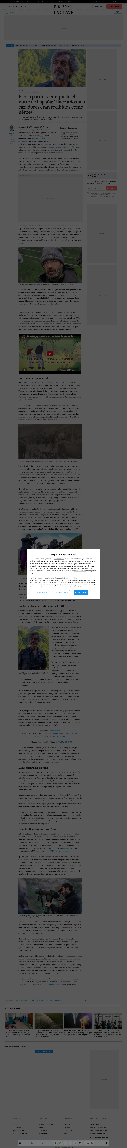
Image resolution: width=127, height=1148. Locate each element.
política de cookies (79, 571)
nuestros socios (59, 559)
